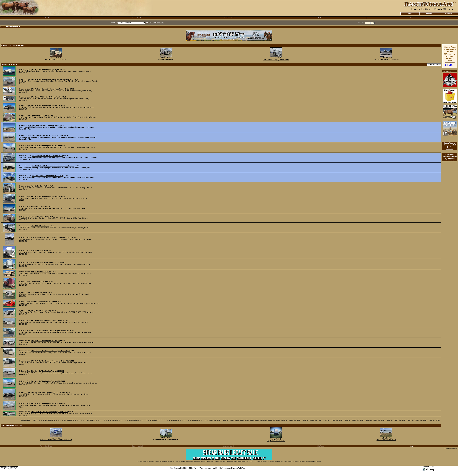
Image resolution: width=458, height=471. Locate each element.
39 (93, 420)
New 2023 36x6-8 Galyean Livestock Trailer (47, 135)
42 (98, 420)
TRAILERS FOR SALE (13, 27)
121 (263, 420)
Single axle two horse (39, 292)
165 (379, 420)
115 (248, 420)
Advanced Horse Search (156, 22)
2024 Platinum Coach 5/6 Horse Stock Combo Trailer (50, 89)
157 (358, 420)
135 (300, 420)
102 (215, 420)
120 (261, 420)
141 (316, 420)
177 (410, 420)
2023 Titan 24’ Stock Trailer (41, 310)
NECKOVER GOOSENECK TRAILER (44, 301)
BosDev (4, 468)
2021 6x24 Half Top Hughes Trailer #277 (45, 69)
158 (360, 420)
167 (384, 420)
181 (421, 420)
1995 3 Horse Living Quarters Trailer (276, 60)
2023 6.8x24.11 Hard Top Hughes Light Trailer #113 (49, 412)
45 (104, 420)
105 (223, 420)
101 (212, 420)
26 (70, 420)
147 (332, 420)
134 (298, 420)
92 (194, 420)
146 (329, 420)
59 (131, 420)
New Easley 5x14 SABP (39, 250)
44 (102, 420)
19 (56, 420)
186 (434, 420)
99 (207, 420)
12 (43, 420)
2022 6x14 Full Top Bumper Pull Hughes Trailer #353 (50, 351)
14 (47, 420)
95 (199, 420)
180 (418, 420)
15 (49, 420)
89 (188, 420)
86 (182, 420)
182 (423, 420)
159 (363, 420)
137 (305, 420)
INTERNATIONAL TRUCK (40, 226)
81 (173, 420)
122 (266, 420)
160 (366, 420)
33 (83, 420)
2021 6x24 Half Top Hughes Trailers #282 (46, 381)
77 (165, 420)
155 (353, 420)
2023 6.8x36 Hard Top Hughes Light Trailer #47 (48, 320)
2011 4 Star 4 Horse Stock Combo (386, 59)
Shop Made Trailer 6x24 (40, 206)
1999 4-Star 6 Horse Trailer (386, 440)
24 (66, 420)
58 (129, 420)
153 (347, 420)
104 (220, 420)
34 (85, 420)
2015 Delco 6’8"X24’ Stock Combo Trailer (46, 97)
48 (110, 420)
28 (74, 420)
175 (405, 420)
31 (79, 420)
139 (311, 420)
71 (154, 420)
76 (163, 420)
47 (108, 420)
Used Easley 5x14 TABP (39, 281)
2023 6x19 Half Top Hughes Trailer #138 (45, 196)
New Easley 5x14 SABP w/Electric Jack (45, 262)
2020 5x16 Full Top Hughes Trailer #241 (45, 341)
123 (269, 420)
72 (156, 420)
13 (45, 420)
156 (355, 420)
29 (75, 420)
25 (68, 420)
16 (51, 420)
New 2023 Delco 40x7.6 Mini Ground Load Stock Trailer (51, 237)
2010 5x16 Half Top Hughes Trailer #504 (45, 105)
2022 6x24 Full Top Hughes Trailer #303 (45, 403)
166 (381, 420)
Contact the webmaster (451, 448)
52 (117, 420)
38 (91, 420)
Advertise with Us (229, 18)
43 (100, 420)
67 (146, 420)
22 (62, 420)
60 (133, 420)
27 (72, 420)
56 (125, 420)
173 (400, 420)
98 (205, 420)
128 (282, 420)
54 (121, 420)
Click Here (450, 65)
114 (246, 420)
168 (387, 420)
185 (431, 420)
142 (318, 420)
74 (159, 420)
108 (231, 420)
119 (258, 420)
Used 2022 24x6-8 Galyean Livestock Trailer (47, 176)
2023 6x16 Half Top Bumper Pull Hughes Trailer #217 (50, 361)
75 (161, 420)
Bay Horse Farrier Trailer (276, 441)
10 (39, 420)
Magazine (429, 13)
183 (426, 420)
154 (350, 420)
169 (389, 420)
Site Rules (320, 18)
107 (228, 420)
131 (290, 420)
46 (106, 420)
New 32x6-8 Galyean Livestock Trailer (45, 125)
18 (54, 420)
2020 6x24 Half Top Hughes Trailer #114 (45, 371)
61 (135, 420)
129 (284, 420)
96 (201, 420)
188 (439, 420)
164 (376, 420)
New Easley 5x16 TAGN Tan (41, 272)
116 (251, 420)
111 (238, 420)
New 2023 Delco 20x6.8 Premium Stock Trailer (48, 392)
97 (203, 420)
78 (167, 420)
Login (412, 18)
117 (253, 420)
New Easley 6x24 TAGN (39, 216)
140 (313, 420)
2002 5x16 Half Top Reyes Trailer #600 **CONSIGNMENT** (52, 79)
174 (402, 420)
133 (295, 420)
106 (225, 420)
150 (339, 420)
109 (233, 420)
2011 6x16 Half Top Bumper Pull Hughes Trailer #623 (50, 330)
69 (150, 420)
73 (158, 420)
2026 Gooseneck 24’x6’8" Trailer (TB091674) (56, 440)
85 (180, 420)
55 (123, 420)
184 (429, 420)
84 (179, 420)
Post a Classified (137, 18)
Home (410, 13)
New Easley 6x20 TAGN (39, 186)
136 (303, 420)
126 (277, 420)
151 (342, 420)
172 (397, 420)
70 (152, 420)
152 (345, 420)
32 (81, 420)
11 (41, 420)
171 (395, 420)
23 (64, 420)
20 (58, 420)
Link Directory (448, 13)
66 (144, 420)
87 (184, 420)
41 (96, 420)
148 (334, 420)
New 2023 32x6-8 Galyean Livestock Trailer (47, 156)
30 (77, 420)
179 (416, 420)
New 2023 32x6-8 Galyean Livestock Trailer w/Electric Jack (53, 166)
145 (326, 420)
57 (127, 420)
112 (241, 420)
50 (114, 420)
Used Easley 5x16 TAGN (40, 115)
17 (53, 420)
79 (169, 420)
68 (148, 420)
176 (408, 420)
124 (271, 420)
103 (217, 420)
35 (87, 420)
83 (177, 420)
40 (95, 420)
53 (119, 420)
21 (60, 420)
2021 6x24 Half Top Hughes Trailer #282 (45, 146)
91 (192, 420)
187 (437, 420)
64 (140, 420)
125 (274, 420)
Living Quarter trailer (166, 59)
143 (321, 420)
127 (279, 420)
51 (116, 420)
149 (337, 420)
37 (89, 420)
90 (190, 420)
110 (236, 420)
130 (287, 420)
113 (243, 420)
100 (210, 420)
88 (186, 420)
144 (324, 420)
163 (374, 420)
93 (196, 420)
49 (112, 420)
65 (142, 420)
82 (175, 420)
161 (368, 420)
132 (292, 420)
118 (256, 420)
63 (138, 420)
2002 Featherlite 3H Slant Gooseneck (165, 439)
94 (198, 420)
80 (171, 420)
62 (137, 420)
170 (392, 420)
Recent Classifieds (46, 18)
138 (308, 420)
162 (371, 420)
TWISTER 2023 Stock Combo (55, 59)
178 (413, 420)
